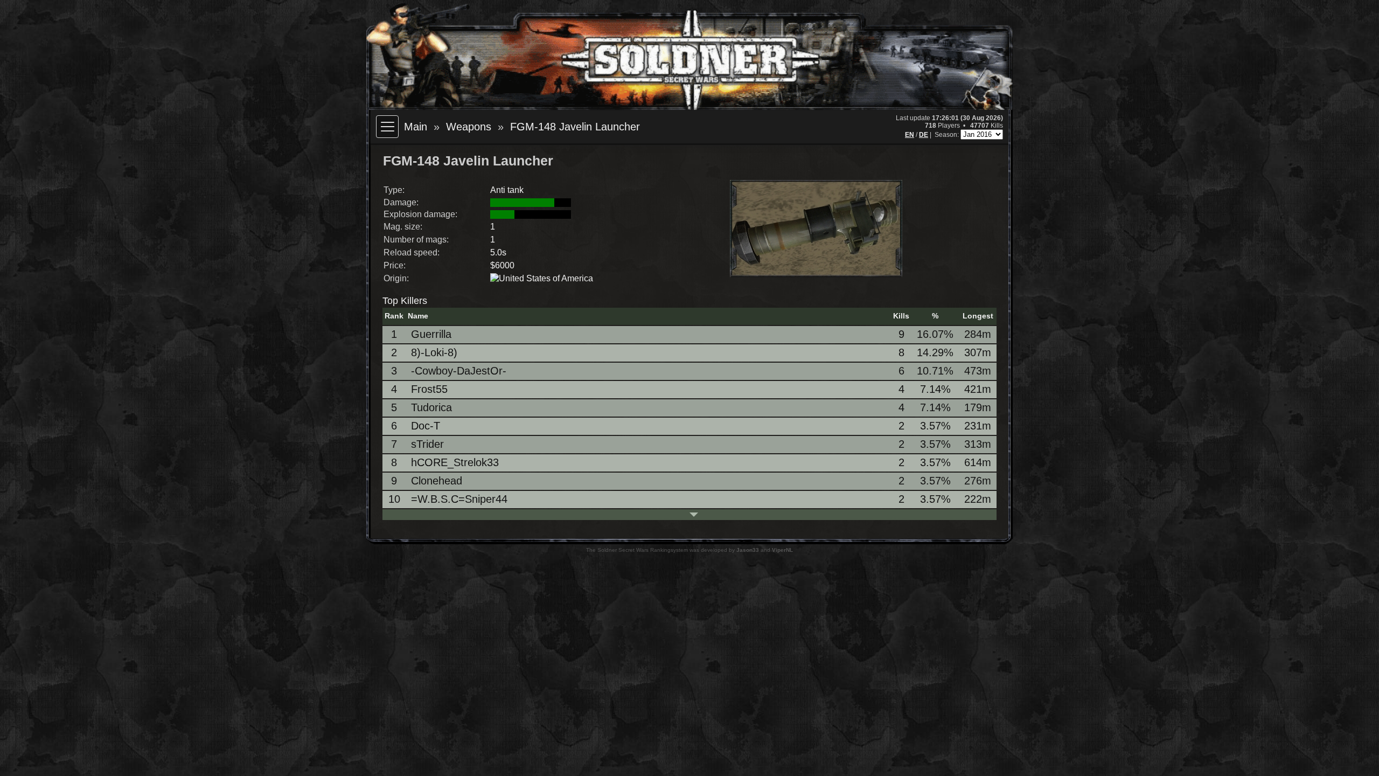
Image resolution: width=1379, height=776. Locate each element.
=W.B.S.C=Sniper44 (459, 499)
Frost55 (429, 389)
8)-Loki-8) (434, 352)
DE (923, 134)
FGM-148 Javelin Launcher (575, 127)
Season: (947, 134)
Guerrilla (431, 334)
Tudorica (431, 407)
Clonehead (436, 481)
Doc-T (425, 426)
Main (415, 127)
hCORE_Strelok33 (455, 462)
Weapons (468, 127)
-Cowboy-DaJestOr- (458, 371)
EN (909, 134)
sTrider (427, 444)
